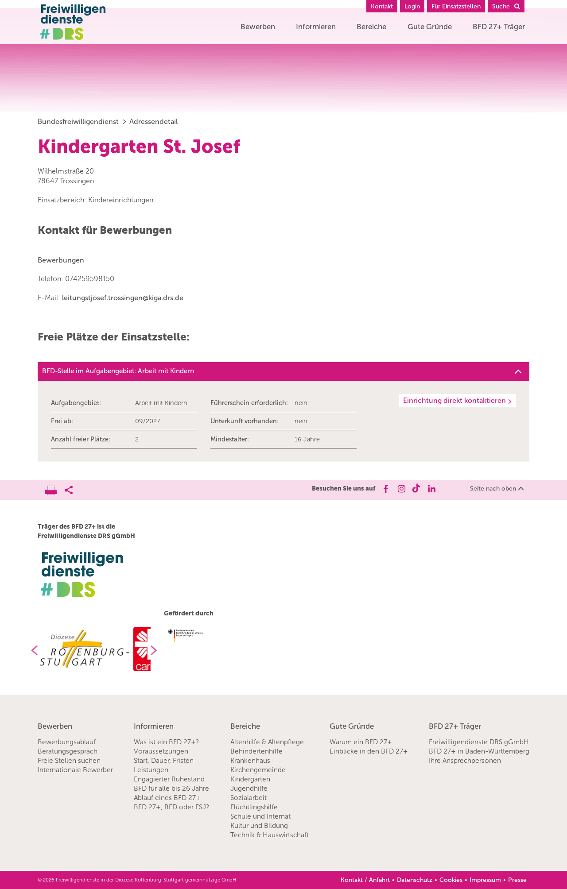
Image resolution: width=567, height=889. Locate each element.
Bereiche (371, 26)
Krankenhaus (250, 761)
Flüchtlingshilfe (254, 807)
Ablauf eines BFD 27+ (167, 798)
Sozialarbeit (248, 798)
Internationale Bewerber (75, 770)
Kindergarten (250, 779)
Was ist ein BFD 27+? (166, 742)
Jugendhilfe (249, 788)
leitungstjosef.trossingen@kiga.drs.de (122, 298)
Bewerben (258, 26)
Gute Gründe (430, 26)
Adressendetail (153, 121)
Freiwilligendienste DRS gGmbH (479, 742)
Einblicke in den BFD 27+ (369, 751)
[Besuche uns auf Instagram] (400, 489)
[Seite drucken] (55, 488)
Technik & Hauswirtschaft (269, 835)
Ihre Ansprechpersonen (465, 761)
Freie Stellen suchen (69, 761)
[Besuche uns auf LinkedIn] (431, 489)
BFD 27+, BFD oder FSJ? (171, 807)
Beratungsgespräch (67, 751)
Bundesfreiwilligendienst (78, 121)
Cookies (450, 880)
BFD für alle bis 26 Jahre (171, 788)
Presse (517, 880)
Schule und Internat (260, 816)
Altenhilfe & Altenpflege (267, 742)
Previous (31, 650)
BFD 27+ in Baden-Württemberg (479, 751)
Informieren (316, 26)
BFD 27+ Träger (499, 26)
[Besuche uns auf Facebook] (385, 489)
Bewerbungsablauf (67, 742)
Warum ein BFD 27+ (361, 742)
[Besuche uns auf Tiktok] (416, 489)
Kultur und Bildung (259, 826)
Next (157, 650)
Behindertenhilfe (256, 751)
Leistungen (151, 770)
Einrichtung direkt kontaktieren (454, 400)
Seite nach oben (493, 488)
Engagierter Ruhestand (169, 779)
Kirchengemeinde (258, 770)
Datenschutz (414, 880)
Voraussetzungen (161, 751)
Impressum (485, 880)
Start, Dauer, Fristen (164, 761)
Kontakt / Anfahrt (365, 880)
